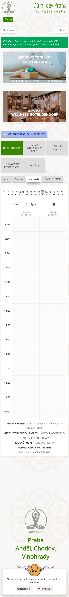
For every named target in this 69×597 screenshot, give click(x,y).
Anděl (6, 179)
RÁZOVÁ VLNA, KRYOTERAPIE (12, 165)
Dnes (16, 204)
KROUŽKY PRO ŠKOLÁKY (36, 438)
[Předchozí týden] (25, 204)
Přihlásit (62, 30)
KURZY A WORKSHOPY (53, 433)
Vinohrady (34, 179)
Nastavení (25, 588)
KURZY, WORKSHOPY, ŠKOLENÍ (34, 148)
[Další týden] (44, 204)
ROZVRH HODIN (12, 147)
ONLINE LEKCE (53, 179)
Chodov (19, 179)
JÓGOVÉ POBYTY (57, 148)
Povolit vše (46, 588)
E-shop (8, 19)
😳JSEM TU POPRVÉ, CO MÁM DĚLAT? (24, 134)
